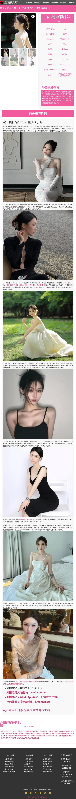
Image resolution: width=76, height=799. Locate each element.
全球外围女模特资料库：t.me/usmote (29, 701)
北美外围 (11, 8)
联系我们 (72, 2)
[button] (33, 16)
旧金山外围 (23, 285)
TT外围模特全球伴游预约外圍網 (28, 681)
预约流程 (63, 2)
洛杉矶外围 (67, 283)
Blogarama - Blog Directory (38, 797)
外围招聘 (46, 2)
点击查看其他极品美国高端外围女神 (26, 710)
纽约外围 (6, 285)
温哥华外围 (14, 285)
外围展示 (37, 2)
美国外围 (29, 2)
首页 (2, 8)
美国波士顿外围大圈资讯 (15, 684)
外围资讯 (55, 2)
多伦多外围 (31, 285)
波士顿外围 (23, 8)
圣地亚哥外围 (41, 285)
